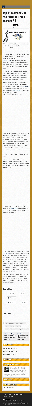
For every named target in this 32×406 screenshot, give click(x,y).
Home (4, 394)
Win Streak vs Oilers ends (10, 348)
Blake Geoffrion (7, 60)
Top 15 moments (23, 329)
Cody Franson (14, 208)
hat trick (18, 326)
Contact (5, 396)
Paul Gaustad (17, 90)
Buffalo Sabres (10, 326)
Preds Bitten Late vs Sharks (10, 354)
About (21, 394)
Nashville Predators (11, 329)
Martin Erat (7, 253)
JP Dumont (26, 86)
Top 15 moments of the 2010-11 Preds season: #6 (9, 337)
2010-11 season (10, 323)
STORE (16, 394)
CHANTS (10, 394)
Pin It (14, 27)
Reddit (11, 396)
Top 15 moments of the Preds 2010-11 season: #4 (22, 337)
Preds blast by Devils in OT (10, 351)
